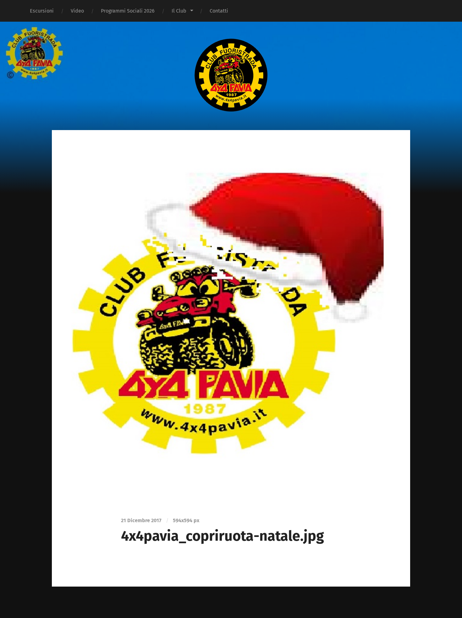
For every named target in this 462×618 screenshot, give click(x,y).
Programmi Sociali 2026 (128, 11)
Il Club (179, 11)
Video (77, 11)
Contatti (219, 11)
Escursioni (42, 11)
